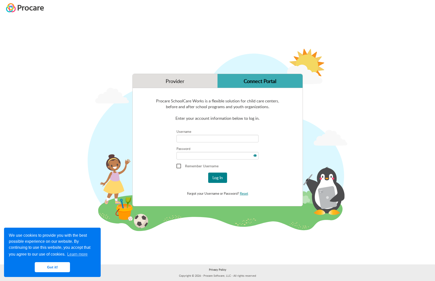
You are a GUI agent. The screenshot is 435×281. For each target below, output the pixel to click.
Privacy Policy (217, 269)
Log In (217, 177)
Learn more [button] (77, 254)
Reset (244, 193)
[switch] (254, 154)
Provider (175, 81)
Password (183, 148)
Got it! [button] (52, 267)
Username (183, 131)
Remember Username (202, 166)
